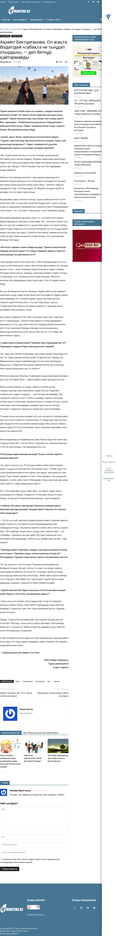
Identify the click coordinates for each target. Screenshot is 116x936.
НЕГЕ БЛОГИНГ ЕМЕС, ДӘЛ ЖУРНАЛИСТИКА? (86, 91)
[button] (101, 19)
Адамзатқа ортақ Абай (85, 173)
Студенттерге (53, 20)
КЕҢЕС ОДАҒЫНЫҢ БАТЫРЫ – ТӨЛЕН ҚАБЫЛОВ (88, 163)
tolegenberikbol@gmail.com (40, 917)
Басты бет (4, 29)
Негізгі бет (6, 20)
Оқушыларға (36, 20)
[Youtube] (94, 908)
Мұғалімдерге (19, 20)
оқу (49, 681)
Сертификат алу (49, 2)
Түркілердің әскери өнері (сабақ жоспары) (52, 694)
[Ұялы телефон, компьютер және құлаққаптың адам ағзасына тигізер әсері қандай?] (10, 746)
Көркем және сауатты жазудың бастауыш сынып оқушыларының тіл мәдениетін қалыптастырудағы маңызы (88, 150)
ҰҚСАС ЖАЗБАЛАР (11, 733)
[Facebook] (88, 2)
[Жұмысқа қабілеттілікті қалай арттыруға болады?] (34, 746)
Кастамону (40, 681)
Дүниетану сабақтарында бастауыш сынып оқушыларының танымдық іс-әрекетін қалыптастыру (88, 192)
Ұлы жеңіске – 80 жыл (84, 181)
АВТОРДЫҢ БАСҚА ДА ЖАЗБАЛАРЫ (41, 733)
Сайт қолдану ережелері (30, 2)
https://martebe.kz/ (26, 713)
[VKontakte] (98, 2)
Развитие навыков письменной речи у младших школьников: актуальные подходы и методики (88, 125)
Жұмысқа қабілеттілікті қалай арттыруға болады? (32, 758)
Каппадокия (28, 681)
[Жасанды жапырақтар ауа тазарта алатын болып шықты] (58, 746)
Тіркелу (3, 2)
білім (18, 681)
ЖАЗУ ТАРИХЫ (81, 138)
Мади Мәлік (5, 62)
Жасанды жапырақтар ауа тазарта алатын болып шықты (58, 758)
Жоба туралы (14, 2)
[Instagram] (93, 2)
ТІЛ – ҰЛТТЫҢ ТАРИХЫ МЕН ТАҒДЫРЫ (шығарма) (87, 102)
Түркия (56, 681)
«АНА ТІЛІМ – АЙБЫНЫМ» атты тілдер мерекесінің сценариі (88, 112)
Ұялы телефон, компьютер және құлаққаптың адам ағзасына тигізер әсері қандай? (10, 761)
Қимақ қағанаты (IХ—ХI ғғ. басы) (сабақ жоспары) (16, 694)
